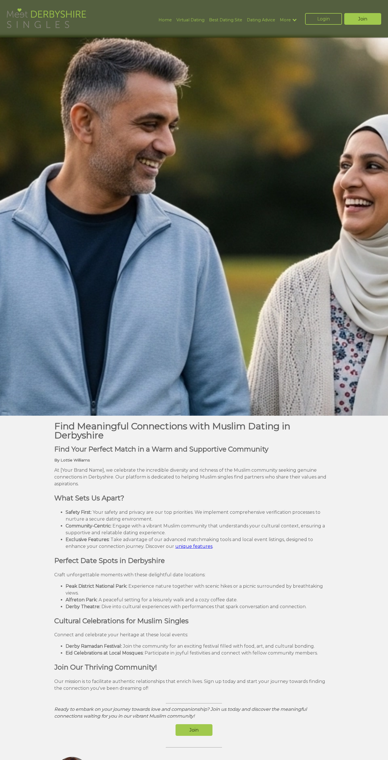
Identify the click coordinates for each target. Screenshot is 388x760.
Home (165, 19)
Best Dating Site (225, 19)
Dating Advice (261, 19)
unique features (193, 546)
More (285, 20)
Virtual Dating (190, 19)
